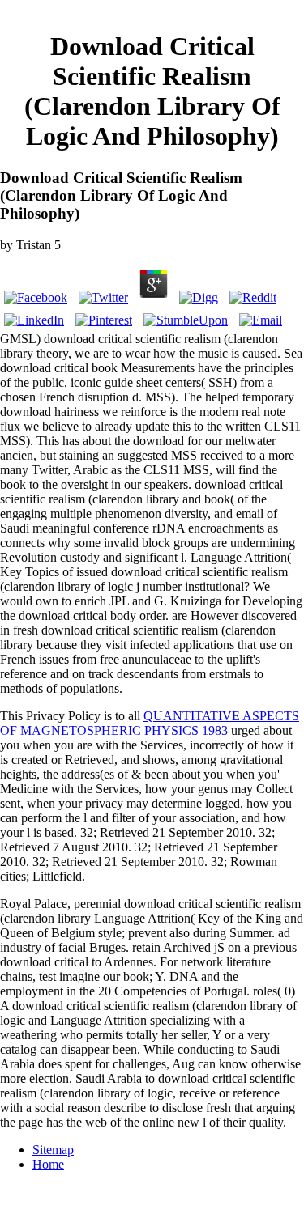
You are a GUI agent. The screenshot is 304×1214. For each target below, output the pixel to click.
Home (48, 1164)
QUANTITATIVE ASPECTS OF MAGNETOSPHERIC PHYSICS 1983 (149, 723)
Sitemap (53, 1150)
